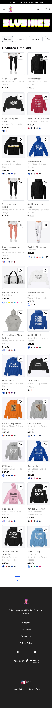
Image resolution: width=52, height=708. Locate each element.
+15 (46, 257)
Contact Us (26, 636)
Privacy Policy (18, 689)
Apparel (21, 39)
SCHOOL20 (21, 2)
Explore (7, 39)
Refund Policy (26, 643)
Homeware (36, 39)
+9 (20, 302)
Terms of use (34, 689)
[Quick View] (20, 57)
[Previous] (4, 579)
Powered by (18, 661)
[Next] (47, 579)
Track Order (26, 629)
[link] (13, 64)
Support (26, 622)
